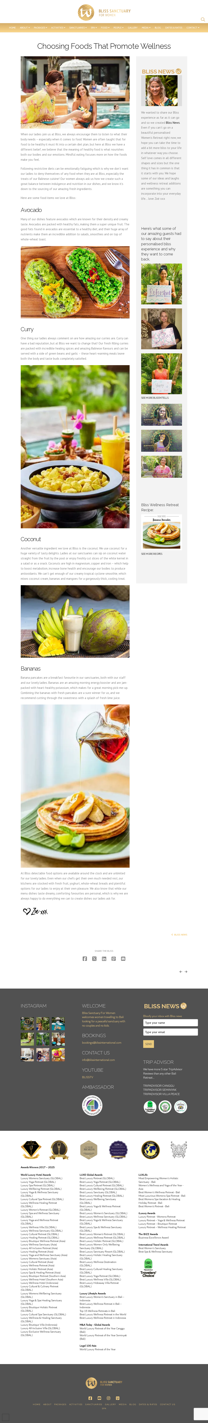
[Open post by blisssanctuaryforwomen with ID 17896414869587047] (27, 1039)
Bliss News (173, 123)
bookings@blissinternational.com (101, 1042)
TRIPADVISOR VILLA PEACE (161, 1094)
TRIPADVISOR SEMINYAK (160, 1090)
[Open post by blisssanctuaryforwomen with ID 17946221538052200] (58, 1023)
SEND (148, 1044)
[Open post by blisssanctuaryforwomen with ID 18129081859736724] (58, 1054)
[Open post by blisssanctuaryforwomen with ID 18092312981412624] (42, 1023)
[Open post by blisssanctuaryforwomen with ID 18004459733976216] (58, 1039)
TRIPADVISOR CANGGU (158, 1086)
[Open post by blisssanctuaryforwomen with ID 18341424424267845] (42, 1039)
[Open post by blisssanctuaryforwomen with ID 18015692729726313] (42, 1054)
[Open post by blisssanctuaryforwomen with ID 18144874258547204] (27, 1054)
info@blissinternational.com (98, 1060)
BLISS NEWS (180, 934)
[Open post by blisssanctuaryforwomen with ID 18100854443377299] (27, 1023)
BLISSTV (87, 1077)
